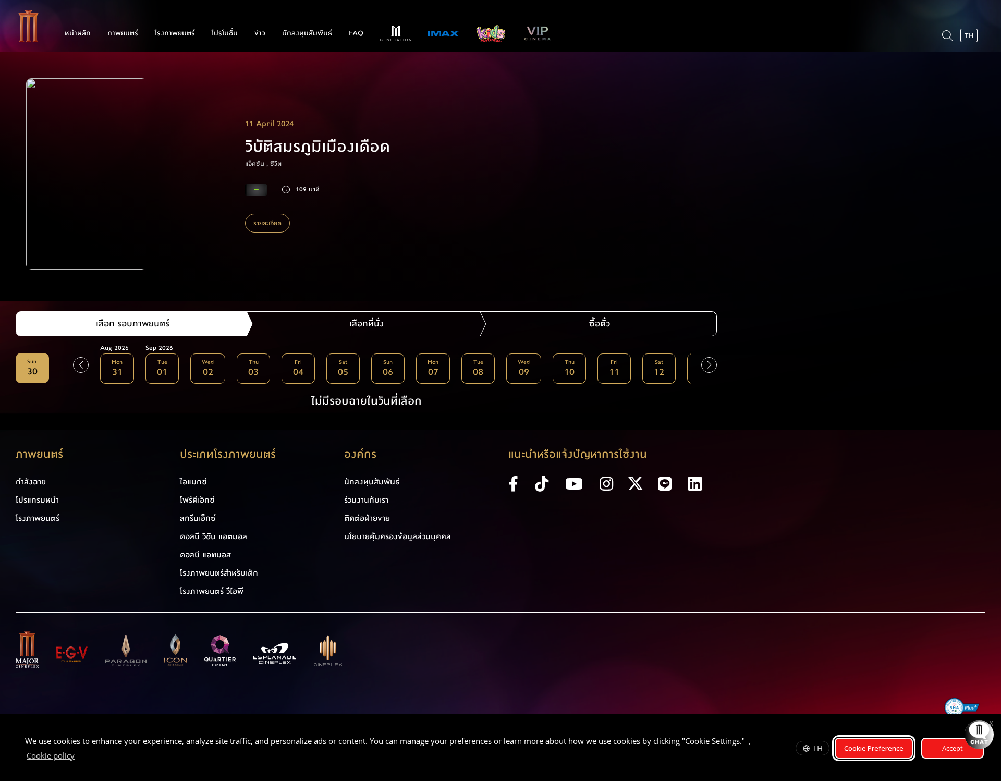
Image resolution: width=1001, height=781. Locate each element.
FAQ (356, 33)
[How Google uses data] (79, 757)
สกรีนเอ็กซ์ (198, 518)
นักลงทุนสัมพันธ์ (307, 33)
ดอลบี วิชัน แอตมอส (213, 536)
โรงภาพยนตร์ (175, 33)
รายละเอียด (267, 223)
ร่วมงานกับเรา (366, 500)
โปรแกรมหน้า (37, 500)
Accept (952, 748)
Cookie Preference (874, 748)
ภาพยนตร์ (122, 33)
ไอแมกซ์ (193, 481)
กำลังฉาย (31, 481)
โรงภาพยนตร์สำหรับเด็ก (219, 573)
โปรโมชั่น (225, 33)
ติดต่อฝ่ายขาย (367, 518)
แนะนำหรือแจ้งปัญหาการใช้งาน (577, 454)
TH (818, 748)
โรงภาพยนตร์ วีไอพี (211, 591)
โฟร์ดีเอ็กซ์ (197, 500)
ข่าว (259, 33)
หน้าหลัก (78, 33)
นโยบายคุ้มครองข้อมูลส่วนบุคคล (397, 536)
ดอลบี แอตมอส (205, 554)
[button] (709, 365)
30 (32, 368)
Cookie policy (51, 755)
